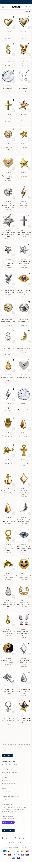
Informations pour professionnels (11, 796)
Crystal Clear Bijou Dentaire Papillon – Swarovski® (23, 90)
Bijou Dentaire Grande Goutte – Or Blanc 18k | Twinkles (23, 691)
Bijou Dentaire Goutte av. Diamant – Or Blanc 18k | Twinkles (8, 604)
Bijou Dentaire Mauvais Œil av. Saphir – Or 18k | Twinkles (23, 292)
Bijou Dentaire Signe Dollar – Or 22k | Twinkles (8, 62)
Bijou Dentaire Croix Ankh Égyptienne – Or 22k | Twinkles (24, 463)
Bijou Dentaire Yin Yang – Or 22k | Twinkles (8, 661)
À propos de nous (7, 794)
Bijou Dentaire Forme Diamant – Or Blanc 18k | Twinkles (24, 662)
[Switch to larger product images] (27, 11)
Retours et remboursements (9, 764)
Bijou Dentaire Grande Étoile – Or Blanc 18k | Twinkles (24, 263)
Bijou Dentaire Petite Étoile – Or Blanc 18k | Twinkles (8, 263)
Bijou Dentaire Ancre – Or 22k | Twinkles (8, 491)
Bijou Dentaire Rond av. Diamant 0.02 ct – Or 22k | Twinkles (8, 321)
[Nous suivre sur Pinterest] (11, 838)
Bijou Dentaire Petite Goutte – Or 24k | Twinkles (8, 520)
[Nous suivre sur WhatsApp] (24, 838)
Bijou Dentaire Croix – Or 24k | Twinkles (8, 118)
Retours (4, 786)
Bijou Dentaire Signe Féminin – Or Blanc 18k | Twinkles (8, 720)
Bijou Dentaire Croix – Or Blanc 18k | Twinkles (24, 233)
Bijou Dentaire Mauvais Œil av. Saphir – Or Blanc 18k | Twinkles (24, 548)
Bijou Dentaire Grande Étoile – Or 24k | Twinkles (24, 175)
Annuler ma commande (8, 783)
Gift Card (4, 799)
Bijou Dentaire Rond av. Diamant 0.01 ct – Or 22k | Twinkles (8, 147)
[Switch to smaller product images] (29, 11)
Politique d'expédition (8, 769)
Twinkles (8, 31)
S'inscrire (7, 755)
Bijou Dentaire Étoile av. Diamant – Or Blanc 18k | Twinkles (8, 234)
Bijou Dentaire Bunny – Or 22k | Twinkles (24, 62)
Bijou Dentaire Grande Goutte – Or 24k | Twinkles (24, 435)
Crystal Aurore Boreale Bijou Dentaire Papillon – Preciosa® (24, 633)
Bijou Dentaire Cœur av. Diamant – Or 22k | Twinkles (8, 176)
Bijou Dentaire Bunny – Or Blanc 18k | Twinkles (8, 291)
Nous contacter (6, 791)
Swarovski (24, 85)
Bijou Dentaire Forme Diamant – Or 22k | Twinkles (24, 492)
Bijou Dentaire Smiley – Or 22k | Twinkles (23, 576)
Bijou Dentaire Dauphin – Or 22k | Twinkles (8, 576)
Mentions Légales (6, 767)
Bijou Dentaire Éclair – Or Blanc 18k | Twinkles (8, 407)
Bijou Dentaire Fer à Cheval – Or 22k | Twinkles (24, 603)
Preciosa (8, 85)
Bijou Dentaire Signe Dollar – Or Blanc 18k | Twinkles (8, 350)
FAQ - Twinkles (6, 780)
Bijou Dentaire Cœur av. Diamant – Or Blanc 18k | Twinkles (24, 379)
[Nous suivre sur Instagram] (7, 838)
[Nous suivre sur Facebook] (2, 838)
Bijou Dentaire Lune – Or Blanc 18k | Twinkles (24, 520)
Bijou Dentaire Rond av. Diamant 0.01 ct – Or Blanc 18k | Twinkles (8, 205)
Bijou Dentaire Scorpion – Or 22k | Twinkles (8, 463)
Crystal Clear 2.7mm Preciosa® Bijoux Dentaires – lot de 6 (23, 407)
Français (7, 6)
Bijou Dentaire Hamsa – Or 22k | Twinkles (8, 435)
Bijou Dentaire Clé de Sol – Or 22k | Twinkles (8, 632)
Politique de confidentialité (9, 772)
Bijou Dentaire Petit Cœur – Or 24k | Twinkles (8, 35)
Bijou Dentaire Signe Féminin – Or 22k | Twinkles (8, 548)
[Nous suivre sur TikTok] (19, 838)
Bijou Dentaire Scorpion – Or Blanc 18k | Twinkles (8, 690)
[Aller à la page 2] (19, 730)
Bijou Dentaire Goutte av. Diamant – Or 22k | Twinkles (8, 379)
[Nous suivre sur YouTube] (15, 838)
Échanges (4, 788)
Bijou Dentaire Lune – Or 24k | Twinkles (24, 349)
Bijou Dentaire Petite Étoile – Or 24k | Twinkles (24, 147)
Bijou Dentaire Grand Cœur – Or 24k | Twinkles (24, 35)
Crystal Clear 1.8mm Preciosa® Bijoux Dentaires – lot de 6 (8, 90)
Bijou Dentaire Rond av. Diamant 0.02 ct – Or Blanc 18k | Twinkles (23, 321)
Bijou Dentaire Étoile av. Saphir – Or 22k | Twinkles (24, 719)
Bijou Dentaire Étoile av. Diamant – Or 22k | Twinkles (24, 119)
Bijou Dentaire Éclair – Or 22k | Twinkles (24, 204)
